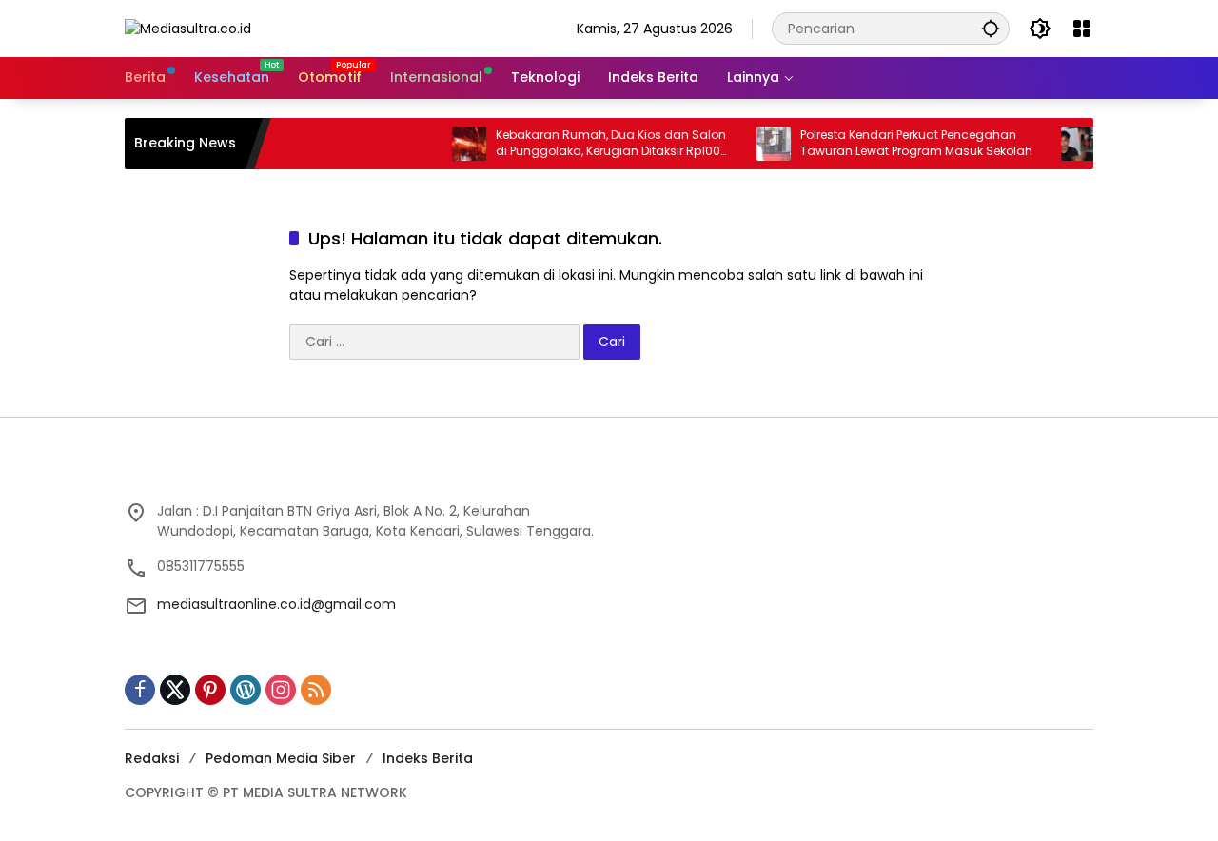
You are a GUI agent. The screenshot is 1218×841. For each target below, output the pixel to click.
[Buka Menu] (1082, 28)
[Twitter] (175, 690)
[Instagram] (280, 690)
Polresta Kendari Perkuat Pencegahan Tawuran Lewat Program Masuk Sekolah (902, 143)
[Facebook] (140, 690)
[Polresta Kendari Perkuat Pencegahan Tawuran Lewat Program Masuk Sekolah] (759, 144)
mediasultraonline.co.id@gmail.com (276, 604)
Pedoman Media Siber (281, 758)
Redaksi (152, 758)
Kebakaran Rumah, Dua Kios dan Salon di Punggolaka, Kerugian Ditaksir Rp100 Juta (596, 143)
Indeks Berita (428, 758)
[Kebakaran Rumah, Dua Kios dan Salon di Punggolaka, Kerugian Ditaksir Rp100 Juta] (455, 144)
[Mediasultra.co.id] (188, 27)
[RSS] (316, 690)
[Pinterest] (210, 690)
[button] (991, 28)
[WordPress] (245, 690)
